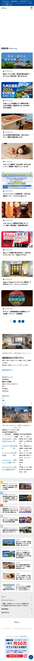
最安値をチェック (7, 377)
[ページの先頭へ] (31, 657)
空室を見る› (5, 396)
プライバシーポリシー (8, 600)
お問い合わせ (5, 612)
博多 (3, 400)
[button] (2, 403)
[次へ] (23, 321)
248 (20, 321)
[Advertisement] (17, 29)
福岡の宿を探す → (7, 370)
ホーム (3, 597)
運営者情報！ (5, 609)
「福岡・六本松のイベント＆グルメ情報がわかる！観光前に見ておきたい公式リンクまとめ (15, 604)
